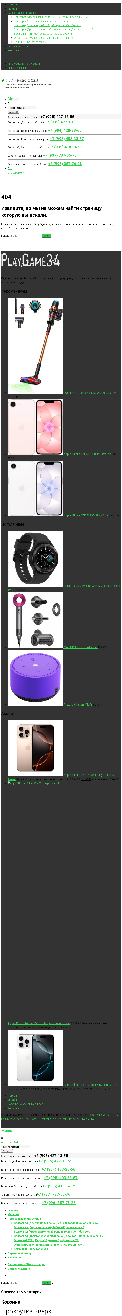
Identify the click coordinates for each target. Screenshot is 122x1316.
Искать (12, 112)
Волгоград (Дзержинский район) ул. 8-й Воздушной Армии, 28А (51, 17)
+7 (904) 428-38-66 (65, 130)
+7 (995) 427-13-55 (62, 122)
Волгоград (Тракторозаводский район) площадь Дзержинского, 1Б (53, 29)
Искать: (5, 235)
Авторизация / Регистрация (24, 63)
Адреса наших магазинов (22, 12)
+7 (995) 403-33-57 (67, 139)
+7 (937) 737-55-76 (60, 155)
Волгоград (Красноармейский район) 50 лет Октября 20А (47, 25)
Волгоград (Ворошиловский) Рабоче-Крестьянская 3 (45, 21)
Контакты (13, 50)
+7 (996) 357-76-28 (65, 163)
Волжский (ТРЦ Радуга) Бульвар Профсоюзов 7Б (43, 33)
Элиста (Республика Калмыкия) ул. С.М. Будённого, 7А (45, 37)
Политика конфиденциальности (26, 1103)
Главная (12, 4)
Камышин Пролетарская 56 (30, 41)
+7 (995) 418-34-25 (66, 147)
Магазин (12, 8)
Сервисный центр (18, 46)
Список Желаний (17, 67)
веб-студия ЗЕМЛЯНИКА (103, 1114)
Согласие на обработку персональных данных (67, 1119)
